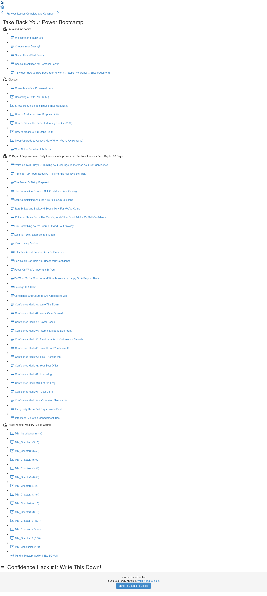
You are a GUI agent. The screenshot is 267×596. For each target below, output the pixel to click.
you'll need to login (148, 581)
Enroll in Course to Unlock (133, 585)
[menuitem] (2, 8)
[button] (2, 3)
